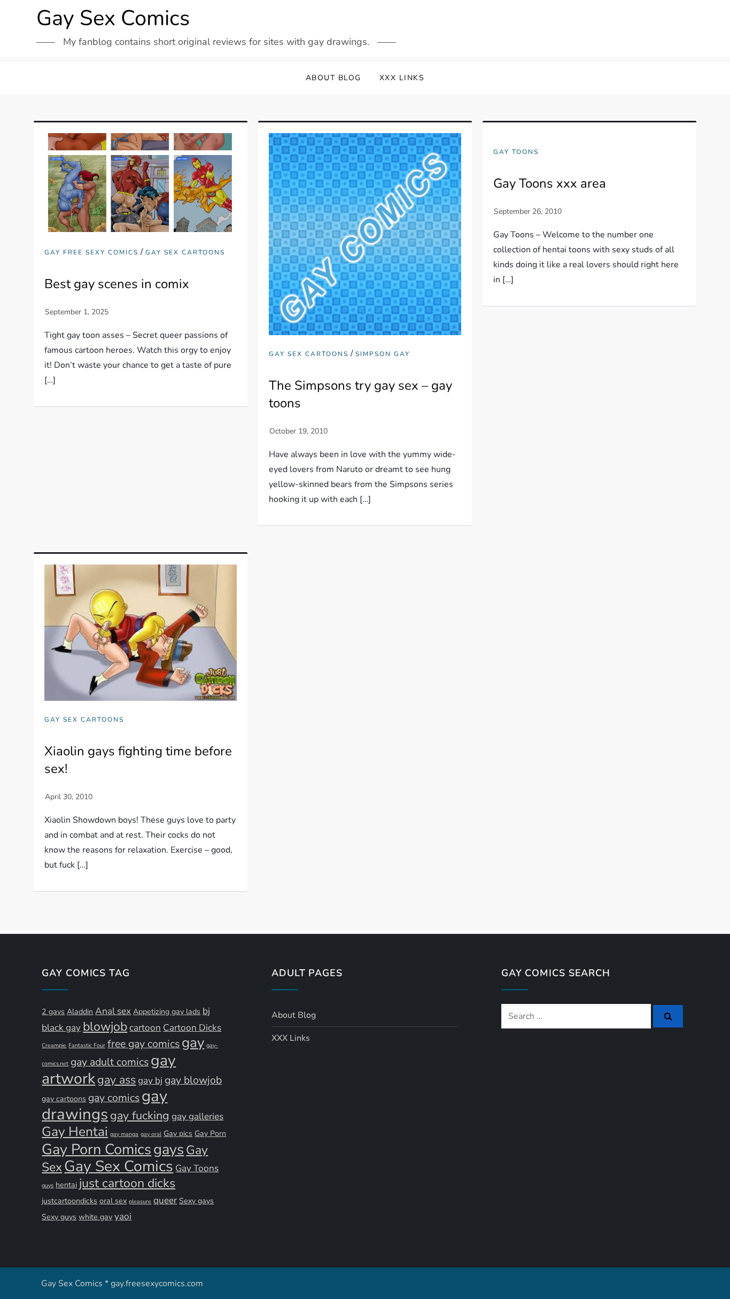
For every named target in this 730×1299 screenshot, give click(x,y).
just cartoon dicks (127, 1183)
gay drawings (104, 1105)
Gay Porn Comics (96, 1149)
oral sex (113, 1201)
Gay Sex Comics (113, 18)
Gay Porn (210, 1133)
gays (168, 1149)
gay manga (124, 1134)
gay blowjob (193, 1080)
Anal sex (113, 1011)
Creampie (54, 1045)
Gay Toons (516, 152)
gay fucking (139, 1116)
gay (193, 1042)
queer (165, 1200)
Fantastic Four (86, 1045)
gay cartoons (64, 1099)
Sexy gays (196, 1201)
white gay (95, 1217)
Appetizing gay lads (166, 1012)
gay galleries (197, 1116)
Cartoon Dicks (192, 1028)
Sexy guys (59, 1217)
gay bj (150, 1080)
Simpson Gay (382, 354)
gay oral (151, 1134)
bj (206, 1011)
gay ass (116, 1080)
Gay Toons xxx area (549, 183)
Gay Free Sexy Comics (91, 253)
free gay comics (143, 1044)
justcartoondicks (69, 1201)
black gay (61, 1028)
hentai (66, 1185)
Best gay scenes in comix (116, 283)
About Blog (333, 78)
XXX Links (402, 78)
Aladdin (80, 1012)
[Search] (668, 1016)
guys (47, 1185)
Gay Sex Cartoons (185, 253)
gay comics (113, 1098)
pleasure (140, 1201)
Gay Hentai (75, 1132)
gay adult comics (110, 1062)
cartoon (145, 1028)
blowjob (105, 1026)
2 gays (53, 1012)
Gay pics (178, 1133)
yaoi (122, 1216)
